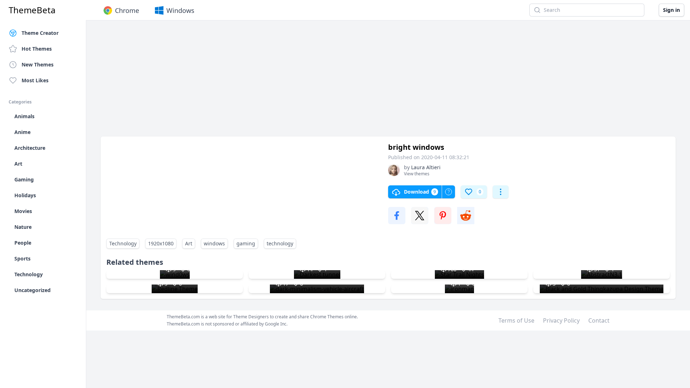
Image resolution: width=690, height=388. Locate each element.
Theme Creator (40, 32)
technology (280, 243)
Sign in (671, 9)
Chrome (127, 10)
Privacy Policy (561, 320)
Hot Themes (37, 48)
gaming (245, 243)
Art (188, 243)
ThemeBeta (32, 10)
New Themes (38, 64)
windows (214, 243)
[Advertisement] (316, 82)
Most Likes (35, 80)
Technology (123, 243)
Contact (599, 320)
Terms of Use (516, 320)
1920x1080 (161, 243)
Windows (180, 10)
